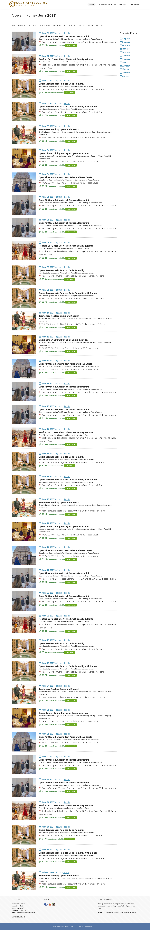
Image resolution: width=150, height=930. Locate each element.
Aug (126, 38)
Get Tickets (71, 45)
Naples (116, 913)
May (126, 69)
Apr (126, 65)
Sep (126, 41)
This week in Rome (106, 4)
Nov (126, 48)
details (67, 33)
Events (122, 4)
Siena (121, 913)
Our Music (134, 4)
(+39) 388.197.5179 (23, 910)
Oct (126, 45)
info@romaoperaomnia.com (26, 913)
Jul (125, 76)
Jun (126, 72)
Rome (111, 913)
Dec (126, 52)
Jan (126, 55)
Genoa (126, 913)
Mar (126, 62)
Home (91, 4)
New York (133, 913)
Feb (126, 58)
